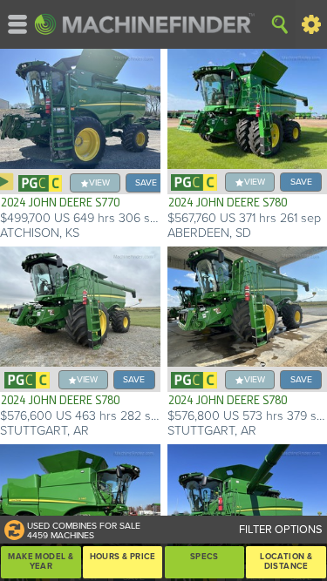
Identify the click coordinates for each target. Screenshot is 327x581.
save (146, 182)
